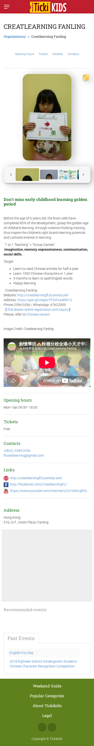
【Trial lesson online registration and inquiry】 (38, 309)
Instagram (52, 727)
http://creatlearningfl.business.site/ (36, 478)
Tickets (43, 54)
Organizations (15, 36)
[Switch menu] (6, 6)
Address (57, 54)
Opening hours (24, 54)
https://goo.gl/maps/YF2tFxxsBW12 (44, 300)
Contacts (73, 54)
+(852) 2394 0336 (17, 451)
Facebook (42, 727)
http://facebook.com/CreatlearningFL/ (38, 484)
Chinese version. (39, 314)
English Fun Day (22, 653)
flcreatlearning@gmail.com (24, 455)
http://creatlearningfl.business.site (42, 295)
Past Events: (21, 638)
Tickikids (56, 739)
